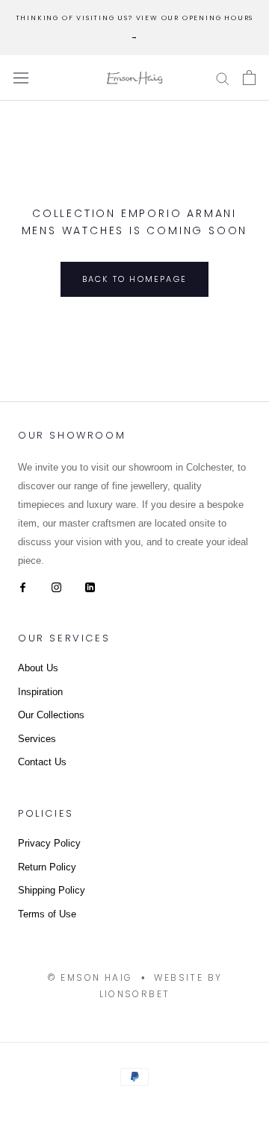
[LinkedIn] (90, 586)
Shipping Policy (51, 890)
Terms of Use (47, 914)
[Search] (222, 78)
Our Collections (51, 714)
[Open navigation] (20, 78)
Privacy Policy (49, 843)
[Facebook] (23, 586)
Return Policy (47, 867)
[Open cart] (249, 77)
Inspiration (40, 691)
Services (37, 738)
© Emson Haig (90, 977)
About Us (38, 667)
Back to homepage (134, 279)
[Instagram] (56, 586)
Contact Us (42, 761)
